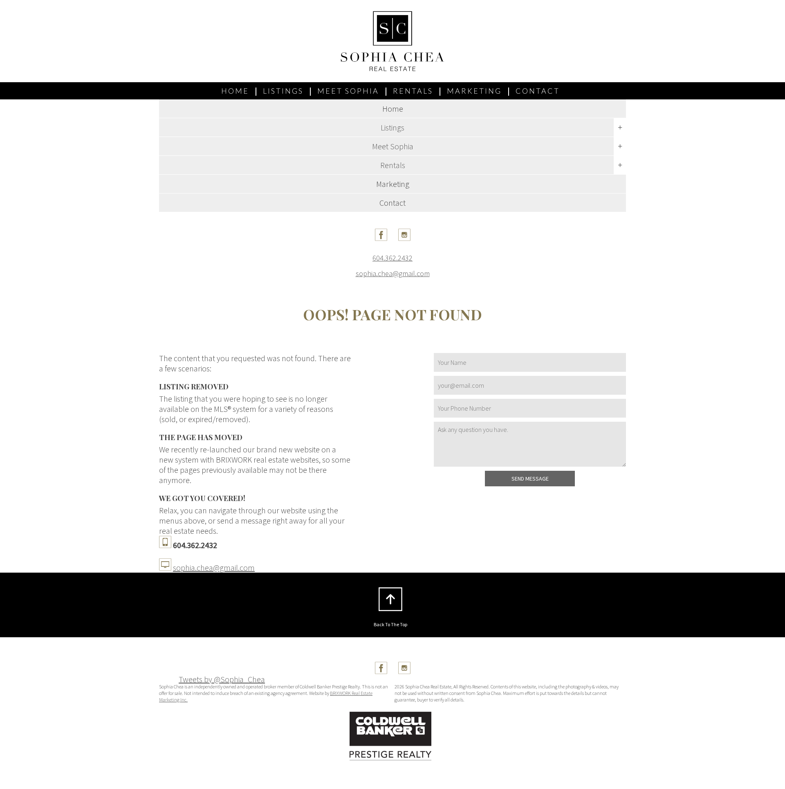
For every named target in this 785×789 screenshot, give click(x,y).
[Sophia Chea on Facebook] (381, 238)
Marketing (474, 90)
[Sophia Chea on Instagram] (404, 238)
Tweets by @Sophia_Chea (222, 679)
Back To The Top (390, 624)
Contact (538, 90)
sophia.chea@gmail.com (393, 273)
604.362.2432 (392, 258)
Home (235, 90)
